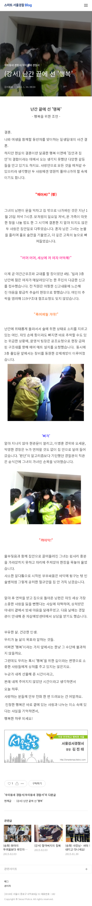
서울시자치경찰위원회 (17, 876)
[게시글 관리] (22, 783)
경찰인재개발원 (13, 890)
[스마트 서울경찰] (18, 5)
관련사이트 (10, 869)
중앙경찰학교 (12, 897)
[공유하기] (17, 783)
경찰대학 (9, 883)
